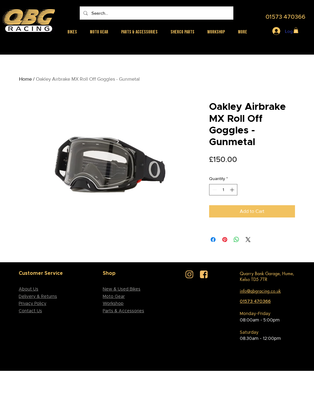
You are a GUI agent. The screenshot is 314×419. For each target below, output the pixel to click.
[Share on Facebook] (213, 239)
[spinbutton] (223, 189)
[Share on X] (248, 239)
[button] (295, 30)
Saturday (249, 332)
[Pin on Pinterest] (224, 239)
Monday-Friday (255, 314)
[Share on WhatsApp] (236, 239)
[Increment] (232, 189)
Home (25, 79)
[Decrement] (214, 189)
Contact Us (30, 311)
